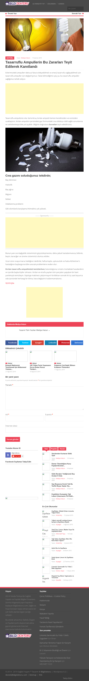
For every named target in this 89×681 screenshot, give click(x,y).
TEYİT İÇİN (9, 283)
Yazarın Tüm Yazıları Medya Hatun (34, 330)
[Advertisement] (44, 98)
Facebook (12, 342)
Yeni (46, 449)
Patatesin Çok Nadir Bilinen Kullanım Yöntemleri (64, 366)
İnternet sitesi (11, 426)
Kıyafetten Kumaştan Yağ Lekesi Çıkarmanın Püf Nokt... (63, 495)
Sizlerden (51, 4)
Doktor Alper (60, 571)
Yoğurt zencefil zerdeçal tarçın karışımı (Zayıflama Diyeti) (62, 521)
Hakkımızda (44, 600)
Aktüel (10, 58)
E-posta (49, 414)
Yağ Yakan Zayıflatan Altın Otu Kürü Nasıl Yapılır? (62, 539)
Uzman (61, 4)
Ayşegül (58, 524)
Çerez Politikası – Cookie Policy (52, 596)
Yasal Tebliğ (44, 618)
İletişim (43, 605)
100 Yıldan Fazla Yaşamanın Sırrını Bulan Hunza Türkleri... (40, 367)
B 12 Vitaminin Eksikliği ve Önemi (53, 650)
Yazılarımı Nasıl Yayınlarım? (51, 622)
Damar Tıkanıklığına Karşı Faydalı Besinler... (61, 465)
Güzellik (58, 580)
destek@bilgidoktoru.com (16, 675)
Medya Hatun (25, 58)
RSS (40, 675)
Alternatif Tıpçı (60, 534)
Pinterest (65, 342)
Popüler (54, 449)
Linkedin (52, 342)
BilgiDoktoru (46, 671)
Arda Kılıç (59, 515)
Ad (7, 414)
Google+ (38, 342)
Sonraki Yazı (76, 13)
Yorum (9, 385)
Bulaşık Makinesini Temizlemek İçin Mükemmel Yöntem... (15, 367)
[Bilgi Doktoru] (17, 4)
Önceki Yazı (12, 13)
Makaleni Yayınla (47, 613)
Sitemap (32, 675)
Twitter (25, 342)
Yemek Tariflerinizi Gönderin (51, 626)
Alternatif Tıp (39, 4)
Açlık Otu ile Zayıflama (59, 548)
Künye (42, 609)
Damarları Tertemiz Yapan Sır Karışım (55, 643)
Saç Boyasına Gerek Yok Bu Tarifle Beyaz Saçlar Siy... (62, 485)
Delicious (79, 342)
